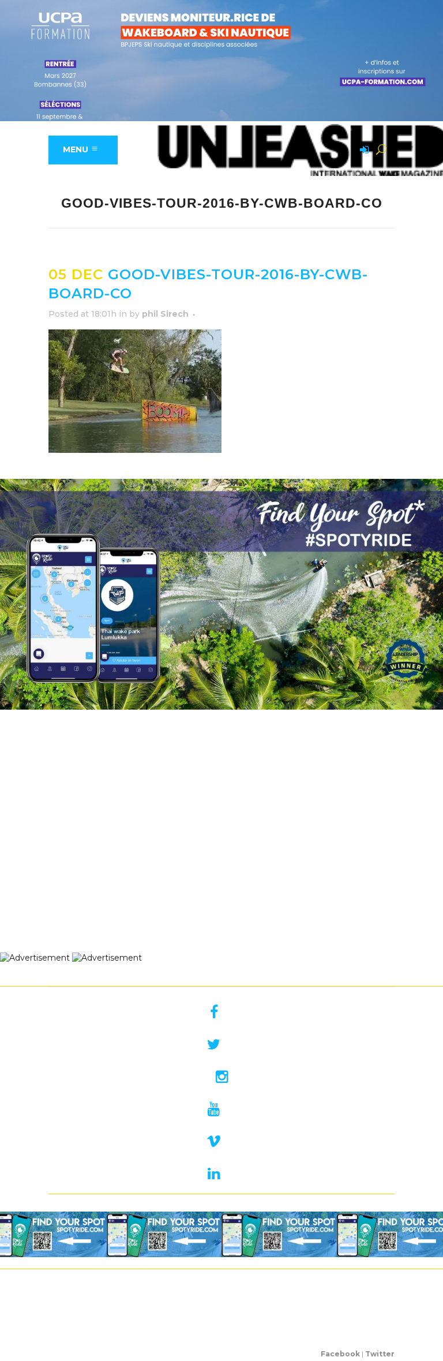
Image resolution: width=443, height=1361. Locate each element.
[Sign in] (362, 150)
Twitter (380, 1353)
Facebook (340, 1353)
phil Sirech (165, 314)
